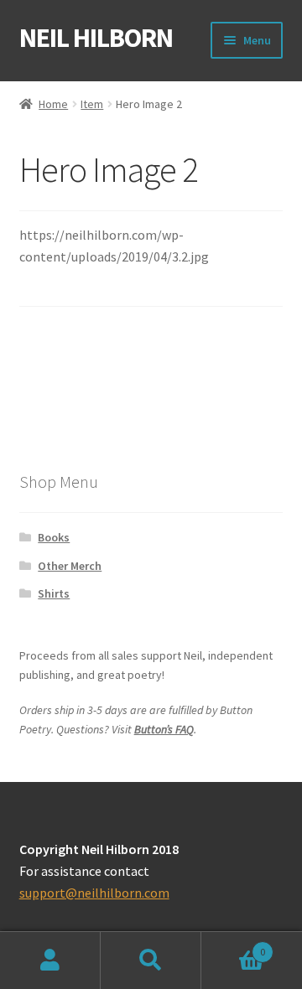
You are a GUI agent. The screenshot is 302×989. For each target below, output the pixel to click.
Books (54, 537)
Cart (233, 946)
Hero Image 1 (76, 366)
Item (92, 103)
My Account (50, 960)
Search (151, 960)
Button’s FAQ (164, 729)
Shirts (54, 593)
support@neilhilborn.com (94, 892)
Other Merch (70, 565)
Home (53, 103)
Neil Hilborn (96, 37)
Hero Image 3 (225, 366)
